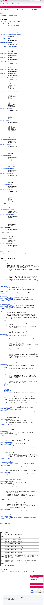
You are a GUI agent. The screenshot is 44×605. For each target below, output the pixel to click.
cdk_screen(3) (31, 571)
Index (4, 2)
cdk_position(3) (23, 571)
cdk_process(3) (27, 497)
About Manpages (10, 2)
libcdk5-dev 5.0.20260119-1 (28, 597)
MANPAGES (5, 0)
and (6, 384)
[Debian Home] (1, 2)
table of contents (35, 584)
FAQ (15, 2)
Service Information (22, 2)
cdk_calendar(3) (4, 9)
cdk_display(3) (16, 571)
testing (32, 590)
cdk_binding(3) (8, 571)
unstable (5, 3)
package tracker (34, 579)
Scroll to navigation (5, 6)
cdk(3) (2, 571)
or (7, 320)
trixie (32, 588)
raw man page (33, 581)
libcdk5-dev (9, 3)
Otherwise (6, 328)
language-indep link (35, 577)
